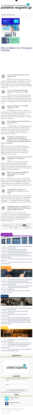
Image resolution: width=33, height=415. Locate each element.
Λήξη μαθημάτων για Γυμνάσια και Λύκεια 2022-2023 (19, 344)
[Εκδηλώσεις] (16, 302)
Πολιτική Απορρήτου (6, 413)
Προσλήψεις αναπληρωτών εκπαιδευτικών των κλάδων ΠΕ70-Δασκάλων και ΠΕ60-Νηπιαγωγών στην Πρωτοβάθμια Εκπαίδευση (19, 208)
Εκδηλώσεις (5, 296)
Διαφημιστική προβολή (6, 410)
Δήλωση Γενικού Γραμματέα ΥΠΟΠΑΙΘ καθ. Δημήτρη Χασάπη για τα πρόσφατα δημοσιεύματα (18, 174)
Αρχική (3, 14)
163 (10, 227)
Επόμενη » (27, 227)
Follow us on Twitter (13, 397)
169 (15, 227)
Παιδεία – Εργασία (13, 408)
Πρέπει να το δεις (6, 267)
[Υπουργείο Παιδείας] (16, 240)
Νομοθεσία (4, 327)
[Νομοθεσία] (16, 333)
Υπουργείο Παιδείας (10, 14)
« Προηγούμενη (6, 225)
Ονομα (7, 384)
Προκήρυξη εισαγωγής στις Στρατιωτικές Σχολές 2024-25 (20, 285)
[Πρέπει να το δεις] (16, 273)
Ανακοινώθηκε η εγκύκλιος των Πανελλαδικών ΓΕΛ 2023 (20, 342)
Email (7, 380)
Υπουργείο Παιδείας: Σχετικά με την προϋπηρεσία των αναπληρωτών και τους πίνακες (18, 191)
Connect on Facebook (14, 402)
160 (20, 225)
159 (17, 225)
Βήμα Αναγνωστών (17, 410)
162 (28, 225)
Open (16, 1)
